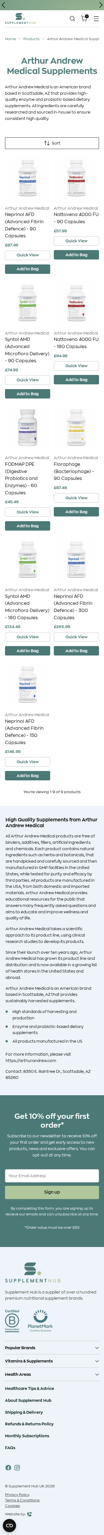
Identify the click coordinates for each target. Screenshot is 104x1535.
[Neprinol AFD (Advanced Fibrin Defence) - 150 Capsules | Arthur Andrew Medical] (27, 684)
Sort (56, 143)
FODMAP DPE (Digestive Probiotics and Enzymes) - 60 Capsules (21, 478)
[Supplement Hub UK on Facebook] (8, 1468)
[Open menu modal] (96, 18)
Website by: (15, 1515)
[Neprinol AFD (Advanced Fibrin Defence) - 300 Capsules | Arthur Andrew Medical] (76, 559)
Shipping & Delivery (24, 1412)
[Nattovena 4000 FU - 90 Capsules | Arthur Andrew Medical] (76, 178)
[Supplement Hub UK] (20, 18)
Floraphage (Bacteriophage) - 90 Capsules (74, 471)
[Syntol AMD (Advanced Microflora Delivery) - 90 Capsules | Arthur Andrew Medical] (27, 303)
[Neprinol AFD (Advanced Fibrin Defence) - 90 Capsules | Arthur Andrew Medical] (27, 178)
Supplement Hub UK (26, 1486)
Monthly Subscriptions (27, 1436)
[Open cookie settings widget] (9, 1525)
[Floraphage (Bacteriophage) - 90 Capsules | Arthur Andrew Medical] (76, 427)
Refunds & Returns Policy (29, 1424)
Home (10, 39)
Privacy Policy (17, 1495)
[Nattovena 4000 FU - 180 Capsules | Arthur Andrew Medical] (76, 303)
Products (31, 39)
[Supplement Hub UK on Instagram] (17, 1468)
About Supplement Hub (28, 1400)
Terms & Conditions (22, 1500)
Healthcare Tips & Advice (29, 1388)
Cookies (12, 1506)
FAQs (10, 1448)
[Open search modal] (72, 18)
